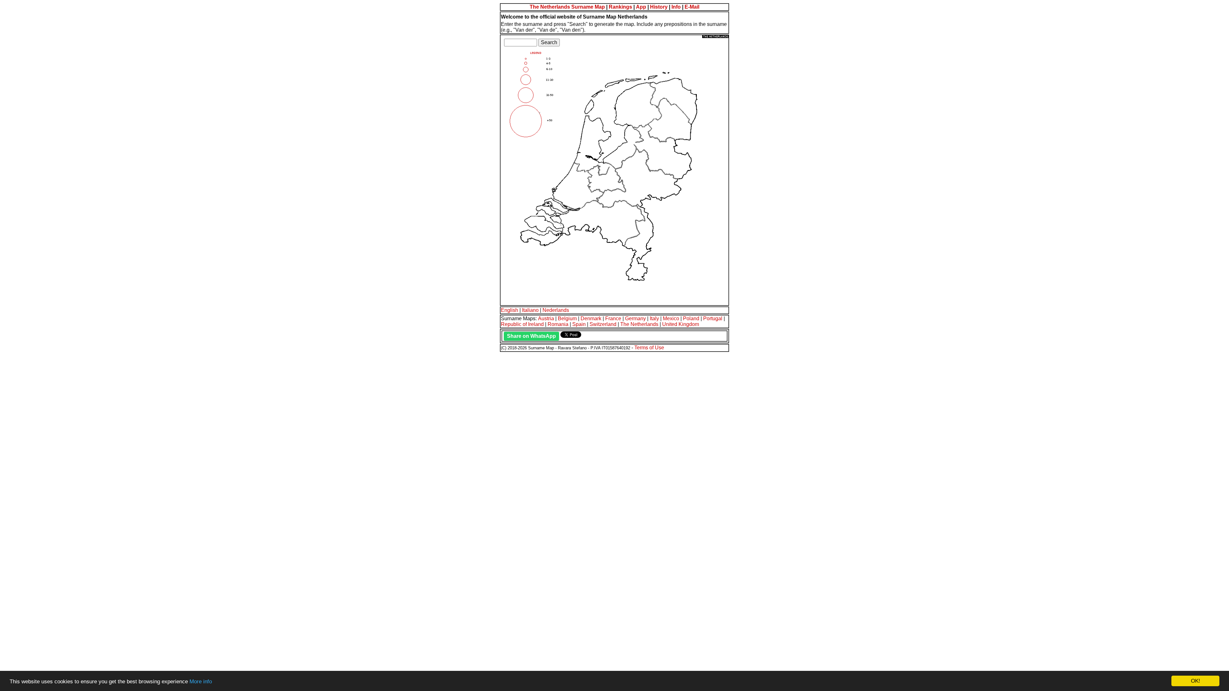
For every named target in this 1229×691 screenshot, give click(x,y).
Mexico (671, 318)
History (659, 7)
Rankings (620, 7)
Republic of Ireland (522, 324)
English (509, 310)
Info (676, 7)
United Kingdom (680, 324)
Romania (558, 324)
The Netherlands (639, 324)
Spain (579, 324)
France (613, 318)
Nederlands (555, 310)
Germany (635, 318)
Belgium (567, 318)
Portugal (712, 318)
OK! (1195, 681)
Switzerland (603, 324)
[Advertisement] (195, 397)
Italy (654, 318)
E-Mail (692, 7)
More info (200, 682)
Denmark (591, 318)
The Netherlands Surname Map (567, 7)
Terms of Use (649, 347)
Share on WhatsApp (531, 336)
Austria (546, 318)
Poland (691, 318)
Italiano (530, 310)
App (641, 7)
